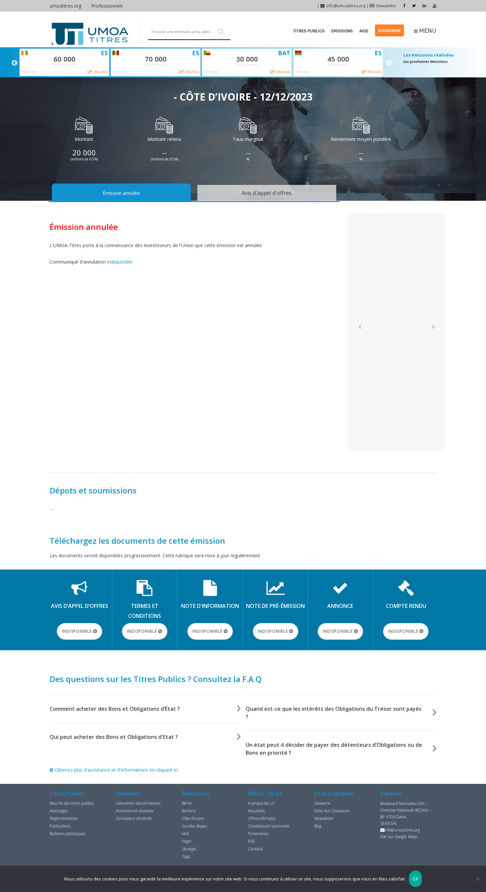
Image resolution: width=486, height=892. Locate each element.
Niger (187, 841)
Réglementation (64, 818)
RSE (251, 841)
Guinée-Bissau (194, 826)
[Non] (477, 878)
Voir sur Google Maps (398, 836)
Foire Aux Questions (331, 811)
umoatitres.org (65, 6)
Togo (186, 856)
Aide (363, 31)
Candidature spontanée (269, 826)
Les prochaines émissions (425, 61)
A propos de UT (261, 803)
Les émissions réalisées (428, 55)
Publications (60, 826)
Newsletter (386, 6)
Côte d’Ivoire (193, 818)
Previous (14, 63)
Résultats (100, 71)
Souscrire (389, 30)
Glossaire (322, 803)
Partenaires (258, 833)
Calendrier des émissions (138, 803)
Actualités (256, 811)
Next (388, 63)
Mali (185, 833)
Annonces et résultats (134, 811)
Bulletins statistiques (68, 833)
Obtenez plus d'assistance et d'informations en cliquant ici (115, 770)
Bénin (187, 803)
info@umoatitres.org (345, 6)
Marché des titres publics (72, 803)
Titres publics (309, 31)
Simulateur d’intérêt (134, 818)
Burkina (188, 811)
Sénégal (189, 849)
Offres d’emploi (261, 818)
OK (415, 878)
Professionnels (107, 6)
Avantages (58, 811)
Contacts (255, 849)
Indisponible (120, 262)
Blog (317, 826)
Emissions (342, 31)
